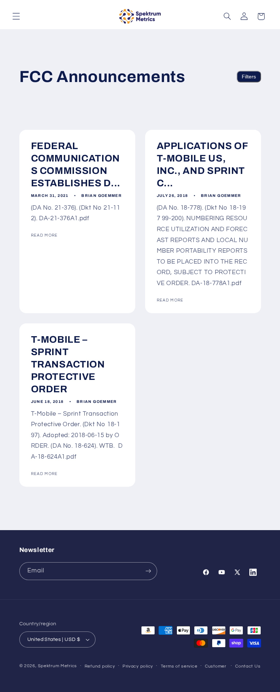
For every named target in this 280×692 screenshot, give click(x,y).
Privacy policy (137, 666)
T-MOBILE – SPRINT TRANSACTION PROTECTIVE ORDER (68, 364)
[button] (16, 16)
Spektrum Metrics (57, 666)
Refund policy (100, 666)
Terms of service (179, 666)
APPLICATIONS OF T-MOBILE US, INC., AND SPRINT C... (202, 164)
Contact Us (247, 666)
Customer (215, 666)
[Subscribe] (148, 571)
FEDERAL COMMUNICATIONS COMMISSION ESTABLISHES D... (75, 164)
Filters (249, 76)
